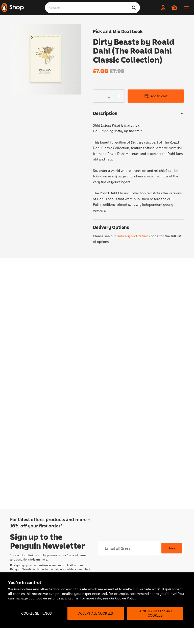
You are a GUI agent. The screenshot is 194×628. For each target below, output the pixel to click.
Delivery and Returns (133, 236)
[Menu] (186, 7)
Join (171, 548)
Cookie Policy (125, 598)
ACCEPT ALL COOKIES (95, 613)
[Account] (163, 7)
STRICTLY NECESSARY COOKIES (155, 613)
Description (105, 113)
